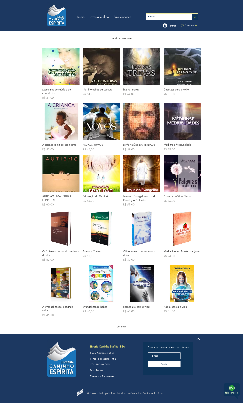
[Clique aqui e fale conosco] (232, 388)
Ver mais (121, 326)
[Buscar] (195, 17)
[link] (189, 25)
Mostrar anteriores (121, 38)
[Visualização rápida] (61, 66)
